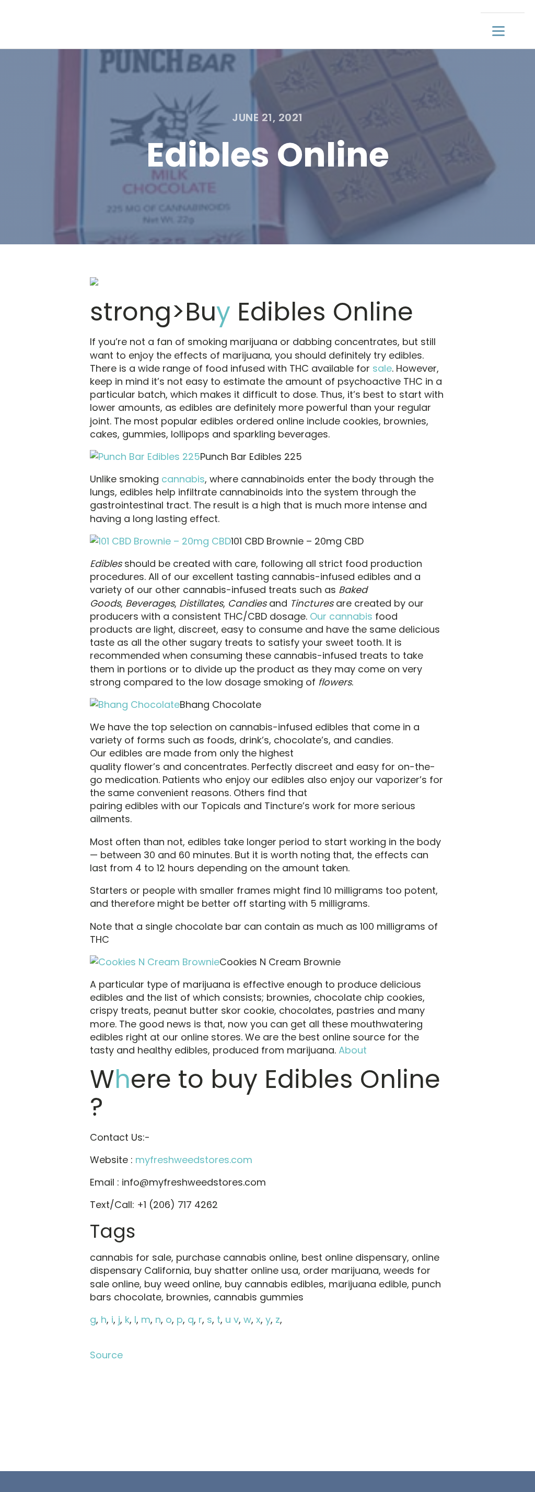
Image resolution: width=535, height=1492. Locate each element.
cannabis (183, 479)
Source (106, 1354)
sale (382, 368)
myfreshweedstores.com (193, 1159)
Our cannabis (341, 616)
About (353, 1050)
